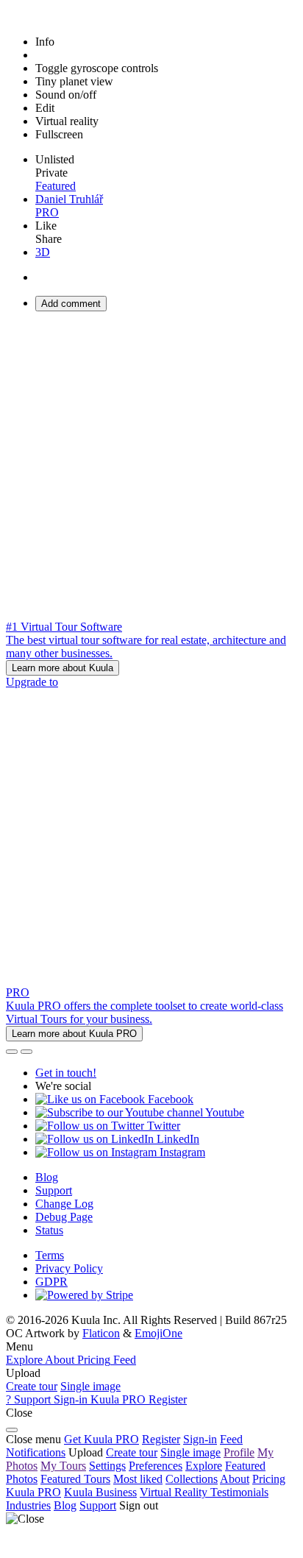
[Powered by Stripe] (84, 1295)
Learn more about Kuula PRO (74, 1033)
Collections (191, 1479)
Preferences (155, 1465)
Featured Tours (75, 1479)
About (234, 1479)
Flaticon (101, 1333)
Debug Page (64, 1217)
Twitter (162, 1125)
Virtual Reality (175, 1492)
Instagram (181, 1152)
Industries (28, 1505)
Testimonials (239, 1492)
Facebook (169, 1099)
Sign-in (200, 1439)
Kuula (33, 1492)
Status (49, 1230)
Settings (107, 1465)
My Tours (63, 1465)
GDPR (51, 1281)
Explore (203, 1465)
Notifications (35, 1452)
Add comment (71, 303)
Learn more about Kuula (62, 667)
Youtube (223, 1112)
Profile (239, 1452)
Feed (231, 1439)
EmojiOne (158, 1333)
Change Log (64, 1203)
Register (161, 1439)
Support (53, 1190)
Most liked (138, 1479)
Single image (90, 1386)
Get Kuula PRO (101, 1439)
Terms (49, 1255)
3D (42, 252)
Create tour (31, 1386)
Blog (46, 1177)
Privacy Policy (69, 1268)
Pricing (268, 1479)
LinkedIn (176, 1139)
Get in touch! (65, 1072)
